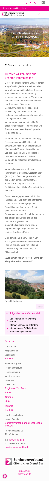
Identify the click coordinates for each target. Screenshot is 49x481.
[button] (4, 476)
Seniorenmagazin (13, 363)
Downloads (10, 385)
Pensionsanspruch (13, 368)
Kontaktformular (12, 419)
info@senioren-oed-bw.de (17, 447)
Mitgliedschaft (11, 351)
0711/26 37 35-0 (16, 440)
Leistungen (10, 355)
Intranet (9, 406)
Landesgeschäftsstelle (15, 415)
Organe (9, 397)
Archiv (8, 392)
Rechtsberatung (12, 372)
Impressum (24, 471)
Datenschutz (24, 474)
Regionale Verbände (15, 388)
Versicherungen (12, 376)
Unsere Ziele (11, 346)
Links (7, 401)
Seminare (9, 380)
